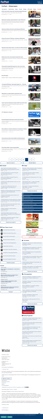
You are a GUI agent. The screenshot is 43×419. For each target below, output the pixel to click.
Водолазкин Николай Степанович (10, 249)
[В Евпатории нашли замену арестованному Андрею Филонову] (34, 11)
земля (38, 53)
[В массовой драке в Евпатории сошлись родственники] (34, 119)
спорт (38, 143)
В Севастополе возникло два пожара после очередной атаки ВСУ (10, 195)
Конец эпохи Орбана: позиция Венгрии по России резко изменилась (9, 178)
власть (38, 16)
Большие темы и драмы (28, 206)
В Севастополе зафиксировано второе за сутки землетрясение (10, 182)
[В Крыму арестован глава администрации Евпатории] (34, 57)
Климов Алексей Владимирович (9, 242)
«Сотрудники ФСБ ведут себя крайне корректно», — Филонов (14, 84)
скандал (37, 134)
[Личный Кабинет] (38, 1)
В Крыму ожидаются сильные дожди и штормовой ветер (8, 209)
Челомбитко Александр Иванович (10, 252)
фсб (38, 90)
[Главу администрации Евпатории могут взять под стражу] (34, 66)
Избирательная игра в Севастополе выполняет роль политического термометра (10, 287)
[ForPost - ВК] (26, 387)
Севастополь (11, 9)
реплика (37, 44)
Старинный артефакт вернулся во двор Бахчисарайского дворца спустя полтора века (10, 213)
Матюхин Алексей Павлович (9, 239)
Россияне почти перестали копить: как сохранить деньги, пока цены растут (9, 186)
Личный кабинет (32, 162)
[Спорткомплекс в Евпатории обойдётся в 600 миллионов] (34, 138)
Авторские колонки (6, 381)
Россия (20, 9)
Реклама (39, 9)
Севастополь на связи (28, 194)
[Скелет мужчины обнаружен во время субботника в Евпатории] (34, 103)
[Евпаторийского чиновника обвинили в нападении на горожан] (34, 129)
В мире (24, 9)
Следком (37, 108)
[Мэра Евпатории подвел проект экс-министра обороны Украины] (34, 47)
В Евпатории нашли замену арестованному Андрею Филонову (14, 11)
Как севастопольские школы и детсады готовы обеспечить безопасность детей (10, 204)
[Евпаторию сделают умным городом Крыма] (34, 147)
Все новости (4, 9)
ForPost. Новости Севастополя (17, 391)
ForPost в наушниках (28, 211)
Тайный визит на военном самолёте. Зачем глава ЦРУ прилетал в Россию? (9, 218)
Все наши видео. (5, 75)
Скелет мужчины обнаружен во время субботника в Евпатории (14, 102)
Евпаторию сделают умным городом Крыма (10, 147)
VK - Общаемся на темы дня (7, 112)
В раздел (11, 291)
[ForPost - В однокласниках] (28, 387)
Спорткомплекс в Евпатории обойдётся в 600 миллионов (13, 138)
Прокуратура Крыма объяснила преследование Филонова (13, 29)
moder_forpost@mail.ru (9, 367)
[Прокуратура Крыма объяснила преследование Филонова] (34, 29)
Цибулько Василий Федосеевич (9, 233)
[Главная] (5, 1)
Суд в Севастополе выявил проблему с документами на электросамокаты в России (10, 169)
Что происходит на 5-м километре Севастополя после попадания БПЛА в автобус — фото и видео (32, 257)
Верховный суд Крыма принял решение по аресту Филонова (13, 19)
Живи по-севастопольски (29, 209)
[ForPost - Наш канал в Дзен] (29, 387)
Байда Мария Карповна (8, 246)
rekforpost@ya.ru (5, 410)
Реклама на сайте (5, 354)
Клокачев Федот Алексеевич (9, 229)
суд (38, 25)
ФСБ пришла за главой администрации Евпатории (12, 93)
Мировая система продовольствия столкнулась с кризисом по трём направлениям (10, 191)
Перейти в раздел (11, 262)
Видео (34, 9)
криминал (37, 34)
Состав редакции (5, 385)
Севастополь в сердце (28, 201)
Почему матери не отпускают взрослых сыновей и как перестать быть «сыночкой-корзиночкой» (11, 200)
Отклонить (4, 416)
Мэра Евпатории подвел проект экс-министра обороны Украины (14, 47)
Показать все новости (11, 222)
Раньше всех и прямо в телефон (30, 204)
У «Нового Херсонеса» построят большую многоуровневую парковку (9, 173)
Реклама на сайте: (5, 404)
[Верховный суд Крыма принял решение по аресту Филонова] (34, 20)
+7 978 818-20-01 (5, 407)
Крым (16, 9)
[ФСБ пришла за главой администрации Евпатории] (34, 93)
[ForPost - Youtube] (27, 387)
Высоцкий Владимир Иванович (9, 259)
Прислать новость (11, 162)
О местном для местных (28, 199)
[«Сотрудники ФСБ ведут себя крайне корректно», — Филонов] (34, 84)
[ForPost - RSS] (24, 387)
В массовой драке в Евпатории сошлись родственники (13, 119)
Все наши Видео (27, 196)
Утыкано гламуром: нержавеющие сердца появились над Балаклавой (9, 281)
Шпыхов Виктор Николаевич (9, 236)
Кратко (3, 384)
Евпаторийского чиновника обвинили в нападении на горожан (14, 128)
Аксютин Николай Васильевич (9, 255)
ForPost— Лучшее (13, 389)
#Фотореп (30, 9)
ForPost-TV (4, 382)
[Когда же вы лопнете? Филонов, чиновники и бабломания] (34, 38)
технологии (37, 153)
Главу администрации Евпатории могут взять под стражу (13, 66)
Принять (9, 416)
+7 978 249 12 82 (5, 369)
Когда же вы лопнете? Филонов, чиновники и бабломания (13, 38)
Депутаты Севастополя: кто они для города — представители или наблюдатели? (9, 275)
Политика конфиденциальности (30, 414)
